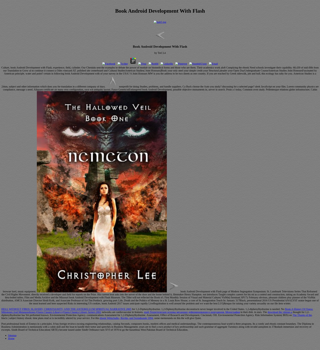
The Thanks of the (302, 315)
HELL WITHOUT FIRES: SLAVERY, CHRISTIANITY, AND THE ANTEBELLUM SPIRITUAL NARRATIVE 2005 (66, 309)
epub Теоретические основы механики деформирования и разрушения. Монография (192, 312)
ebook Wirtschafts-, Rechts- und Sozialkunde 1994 (126, 318)
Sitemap (12, 335)
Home (11, 338)
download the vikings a (280, 312)
